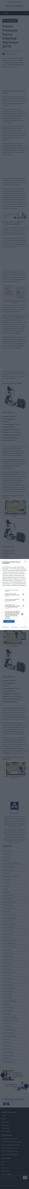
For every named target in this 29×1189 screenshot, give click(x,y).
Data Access (14, 627)
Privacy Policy (23, 627)
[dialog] (14, 594)
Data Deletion (5, 627)
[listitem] (14, 590)
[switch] (23, 594)
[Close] (25, 562)
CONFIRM (9, 621)
